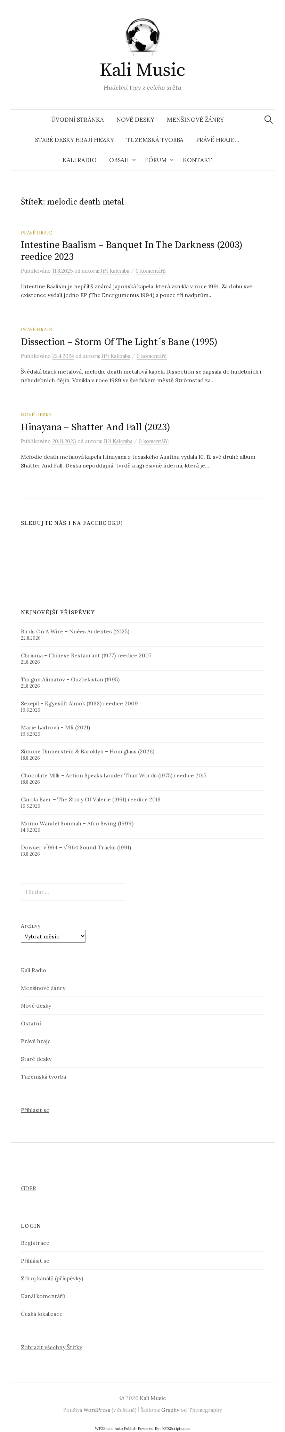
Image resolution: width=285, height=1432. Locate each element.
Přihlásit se (35, 1109)
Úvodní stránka (77, 119)
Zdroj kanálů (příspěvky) (52, 1278)
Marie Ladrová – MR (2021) (55, 727)
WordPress (96, 1410)
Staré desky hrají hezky (74, 140)
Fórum (156, 160)
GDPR (28, 1188)
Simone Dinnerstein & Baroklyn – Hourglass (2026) (87, 751)
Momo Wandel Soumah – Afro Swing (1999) (77, 823)
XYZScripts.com (176, 1428)
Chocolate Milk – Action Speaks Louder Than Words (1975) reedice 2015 (113, 775)
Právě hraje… (217, 140)
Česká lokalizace (42, 1313)
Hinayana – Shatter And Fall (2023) (95, 427)
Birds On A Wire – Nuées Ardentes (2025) (75, 631)
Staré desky (36, 1058)
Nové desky (135, 119)
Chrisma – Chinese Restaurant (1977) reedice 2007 (86, 655)
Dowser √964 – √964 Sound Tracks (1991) (76, 847)
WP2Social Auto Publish (116, 1428)
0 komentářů (151, 270)
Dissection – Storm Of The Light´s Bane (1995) (119, 342)
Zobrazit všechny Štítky (51, 1347)
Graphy (170, 1410)
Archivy (30, 925)
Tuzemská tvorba (155, 140)
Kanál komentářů (43, 1296)
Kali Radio (80, 160)
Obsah (119, 160)
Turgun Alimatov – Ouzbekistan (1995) (70, 679)
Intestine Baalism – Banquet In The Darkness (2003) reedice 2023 (132, 251)
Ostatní (31, 1023)
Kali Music (142, 70)
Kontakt (197, 160)
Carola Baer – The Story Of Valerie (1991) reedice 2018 (91, 799)
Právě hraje (36, 233)
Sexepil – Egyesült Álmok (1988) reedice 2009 (79, 703)
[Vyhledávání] (269, 119)
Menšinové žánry (195, 119)
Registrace (35, 1242)
